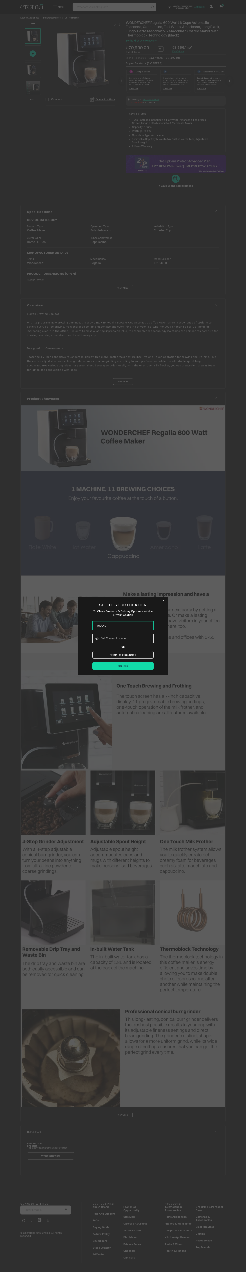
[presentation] (123, 625)
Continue (123, 666)
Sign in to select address (123, 654)
